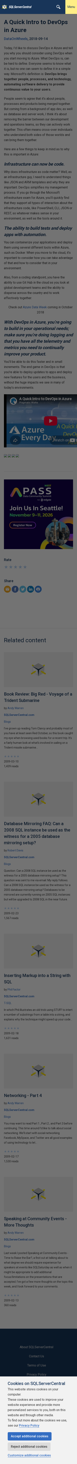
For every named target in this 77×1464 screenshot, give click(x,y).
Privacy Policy (29, 1425)
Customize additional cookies (29, 1455)
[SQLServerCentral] (3, 7)
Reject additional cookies (29, 1446)
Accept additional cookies (29, 1436)
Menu (71, 7)
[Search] (58, 7)
